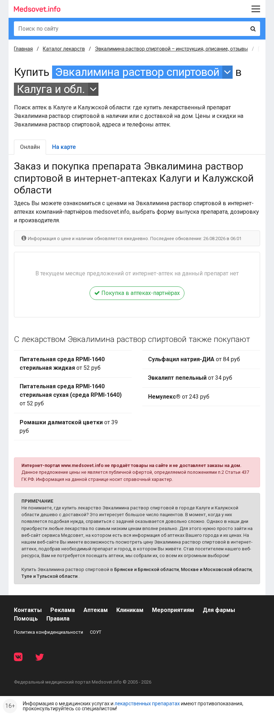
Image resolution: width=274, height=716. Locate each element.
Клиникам (129, 610)
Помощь (26, 618)
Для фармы (219, 610)
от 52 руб (62, 363)
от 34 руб (190, 377)
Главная (23, 49)
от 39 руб (69, 426)
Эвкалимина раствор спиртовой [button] (137, 72)
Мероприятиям (173, 610)
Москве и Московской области (216, 569)
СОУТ (95, 632)
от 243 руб (178, 396)
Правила (58, 618)
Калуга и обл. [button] (51, 89)
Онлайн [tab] (30, 147)
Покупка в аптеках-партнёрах (140, 293)
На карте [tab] (64, 147)
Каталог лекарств (64, 49)
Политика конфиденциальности (48, 632)
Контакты (28, 610)
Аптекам (95, 610)
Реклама (62, 610)
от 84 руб (194, 359)
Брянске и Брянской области (146, 569)
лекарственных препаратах (147, 703)
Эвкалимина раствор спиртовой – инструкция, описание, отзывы (171, 49)
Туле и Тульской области (49, 576)
